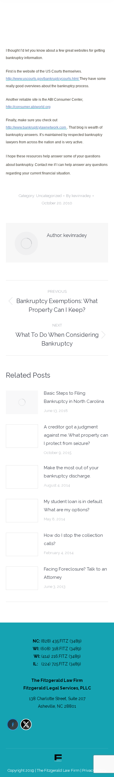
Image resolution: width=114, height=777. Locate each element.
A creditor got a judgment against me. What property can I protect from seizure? (76, 435)
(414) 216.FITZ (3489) (61, 656)
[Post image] (22, 402)
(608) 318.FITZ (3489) (60, 648)
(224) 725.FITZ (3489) (61, 664)
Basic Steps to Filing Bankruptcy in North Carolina (74, 397)
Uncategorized (49, 196)
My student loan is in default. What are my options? (73, 505)
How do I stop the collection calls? (73, 539)
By (78, 196)
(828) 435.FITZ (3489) (61, 641)
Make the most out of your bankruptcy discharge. (71, 472)
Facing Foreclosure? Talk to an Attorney (75, 573)
